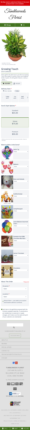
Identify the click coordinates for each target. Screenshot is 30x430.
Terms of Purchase (19, 421)
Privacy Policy (8, 421)
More (3, 79)
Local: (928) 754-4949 (15, 376)
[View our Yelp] (16, 363)
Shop (8, 25)
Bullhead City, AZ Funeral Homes (11, 410)
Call (5, 428)
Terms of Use (15, 423)
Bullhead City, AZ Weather (12, 415)
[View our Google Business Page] (13, 363)
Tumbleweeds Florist (15, 14)
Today (17, 91)
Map (16, 428)
